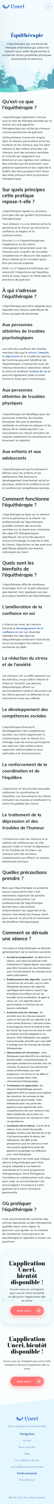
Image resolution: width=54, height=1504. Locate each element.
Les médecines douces (27, 1460)
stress (32, 352)
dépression (12, 356)
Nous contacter (27, 1447)
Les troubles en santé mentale (27, 1466)
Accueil (27, 1440)
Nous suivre (24, 1310)
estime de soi (38, 371)
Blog (27, 1453)
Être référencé (27, 1479)
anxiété (44, 352)
